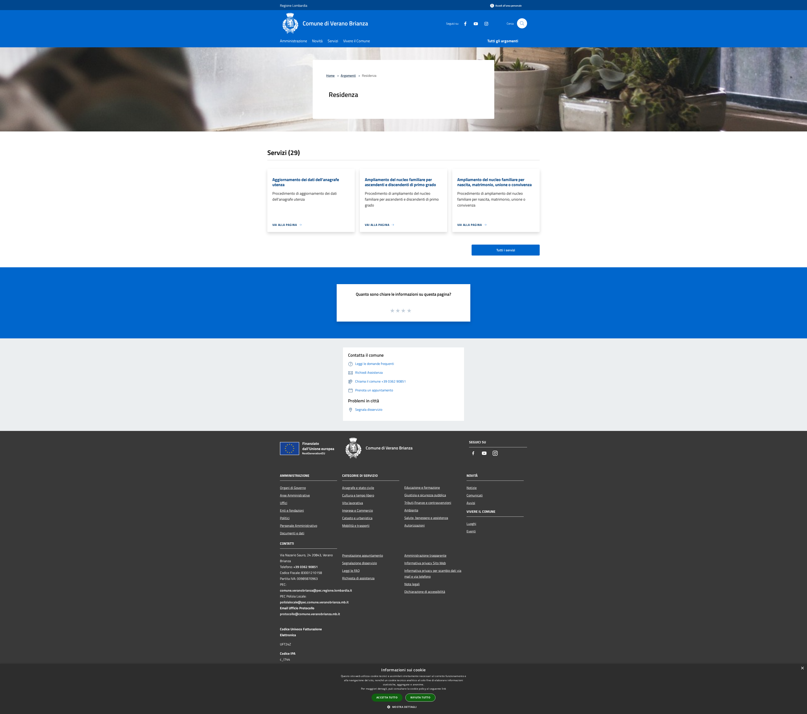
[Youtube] (474, 23)
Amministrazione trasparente (425, 555)
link (444, 688)
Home (330, 75)
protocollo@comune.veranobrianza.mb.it (310, 613)
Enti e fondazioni (292, 510)
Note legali (412, 584)
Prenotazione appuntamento (362, 555)
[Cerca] (522, 23)
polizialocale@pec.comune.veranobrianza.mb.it (314, 602)
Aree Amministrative (295, 495)
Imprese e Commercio (357, 510)
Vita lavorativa (352, 502)
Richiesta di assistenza (358, 578)
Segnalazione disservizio (359, 563)
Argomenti (348, 75)
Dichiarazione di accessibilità (424, 591)
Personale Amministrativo (298, 525)
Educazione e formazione (422, 487)
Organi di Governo (293, 487)
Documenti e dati (292, 533)
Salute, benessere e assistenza (426, 517)
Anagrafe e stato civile (358, 487)
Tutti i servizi (505, 250)
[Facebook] (463, 23)
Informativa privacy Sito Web (425, 563)
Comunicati (475, 495)
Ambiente (411, 510)
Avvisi (471, 502)
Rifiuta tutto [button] (420, 697)
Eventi (471, 531)
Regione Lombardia (293, 5)
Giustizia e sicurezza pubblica (425, 495)
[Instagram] (484, 23)
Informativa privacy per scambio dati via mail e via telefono (432, 573)
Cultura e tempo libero (358, 495)
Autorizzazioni (414, 525)
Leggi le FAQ (351, 570)
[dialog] (403, 689)
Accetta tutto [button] (387, 697)
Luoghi (471, 523)
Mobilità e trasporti (355, 525)
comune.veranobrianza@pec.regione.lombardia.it (316, 590)
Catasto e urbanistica (357, 518)
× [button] (802, 668)
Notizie (472, 487)
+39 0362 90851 (305, 566)
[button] (403, 707)
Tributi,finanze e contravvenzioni (427, 502)
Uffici (283, 502)
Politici (285, 518)
